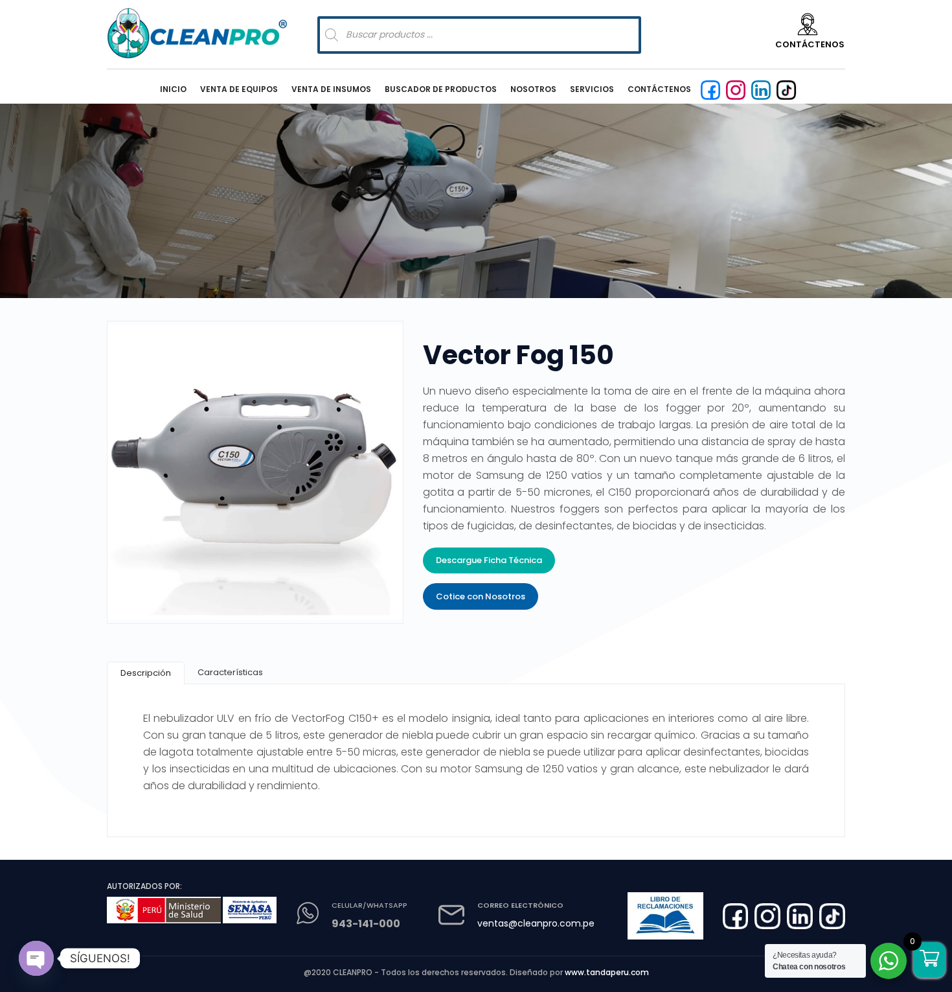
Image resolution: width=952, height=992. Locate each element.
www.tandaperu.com (607, 972)
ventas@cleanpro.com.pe (536, 923)
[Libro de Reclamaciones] (665, 916)
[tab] (146, 673)
